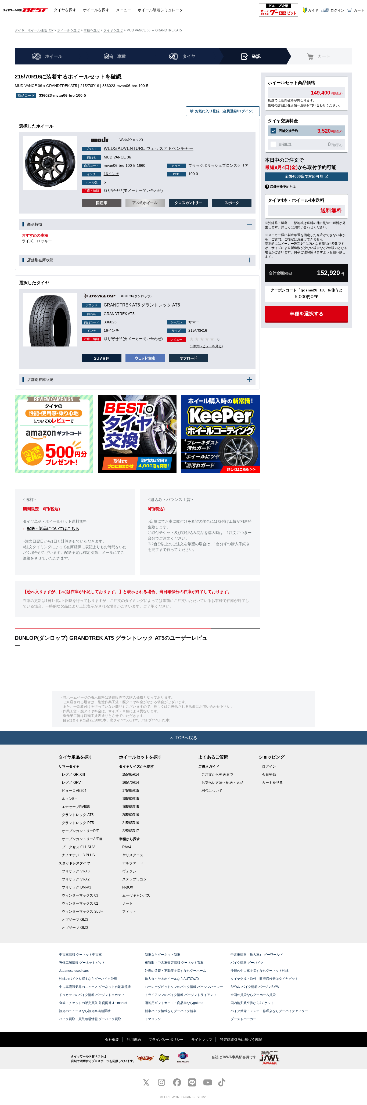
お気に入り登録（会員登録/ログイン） (225, 111)
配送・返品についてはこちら (53, 528)
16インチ (103, 174)
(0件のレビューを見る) (206, 346)
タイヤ (65, 10)
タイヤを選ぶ (113, 30)
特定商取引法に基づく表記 (241, 1040)
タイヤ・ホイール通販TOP (34, 30)
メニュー (123, 10)
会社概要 (112, 1040)
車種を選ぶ (92, 30)
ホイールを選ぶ (68, 30)
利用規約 (134, 1040)
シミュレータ (160, 10)
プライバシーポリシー (166, 1040)
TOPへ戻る (186, 737)
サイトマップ (201, 1040)
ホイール (96, 10)
